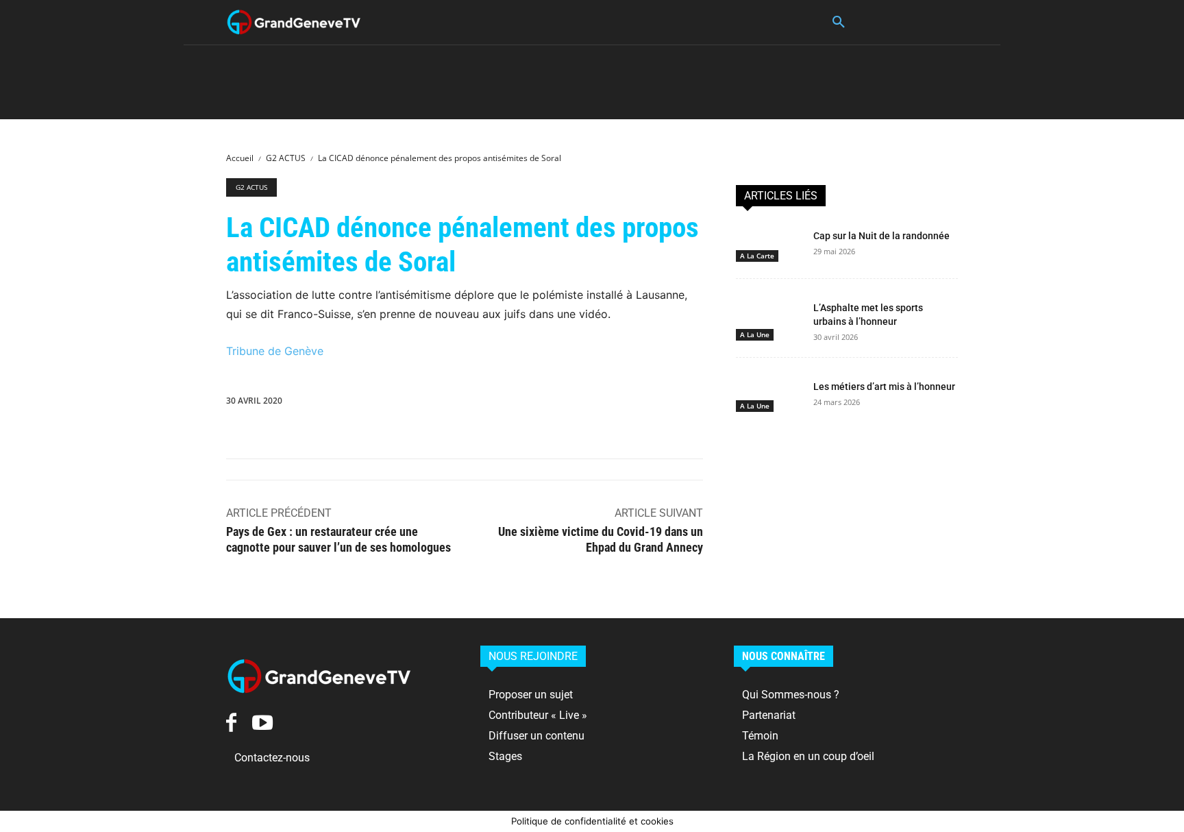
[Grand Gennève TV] (294, 22)
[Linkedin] (572, 403)
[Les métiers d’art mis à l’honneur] (769, 393)
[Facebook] (446, 403)
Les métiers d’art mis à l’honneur (884, 386)
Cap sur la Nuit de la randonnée (881, 235)
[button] (838, 22)
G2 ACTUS (286, 158)
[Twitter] (477, 403)
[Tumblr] (666, 403)
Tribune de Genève (274, 351)
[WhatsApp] (540, 403)
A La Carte (757, 255)
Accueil (240, 158)
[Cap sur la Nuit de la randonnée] (769, 242)
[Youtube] (262, 723)
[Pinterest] (509, 403)
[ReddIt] (603, 403)
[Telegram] (698, 403)
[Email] (635, 403)
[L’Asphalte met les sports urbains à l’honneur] (769, 314)
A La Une (754, 334)
